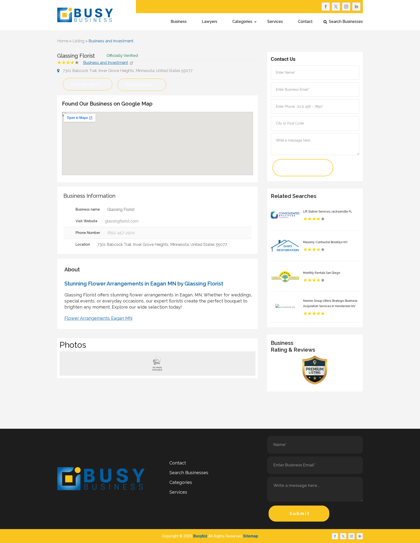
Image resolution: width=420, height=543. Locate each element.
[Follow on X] (336, 6)
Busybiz (200, 536)
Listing (78, 41)
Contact (305, 22)
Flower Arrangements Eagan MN (98, 318)
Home (62, 41)
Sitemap (250, 536)
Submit (299, 513)
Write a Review (139, 84)
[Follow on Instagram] (346, 6)
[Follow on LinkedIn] (356, 6)
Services (275, 22)
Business (179, 22)
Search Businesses (346, 22)
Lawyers (209, 22)
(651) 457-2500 (85, 84)
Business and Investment (110, 41)
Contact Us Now (296, 167)
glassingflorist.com (122, 221)
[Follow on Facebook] (326, 6)
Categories (242, 22)
